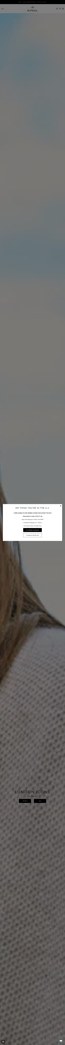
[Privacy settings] (3, 1042)
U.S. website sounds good (32, 530)
